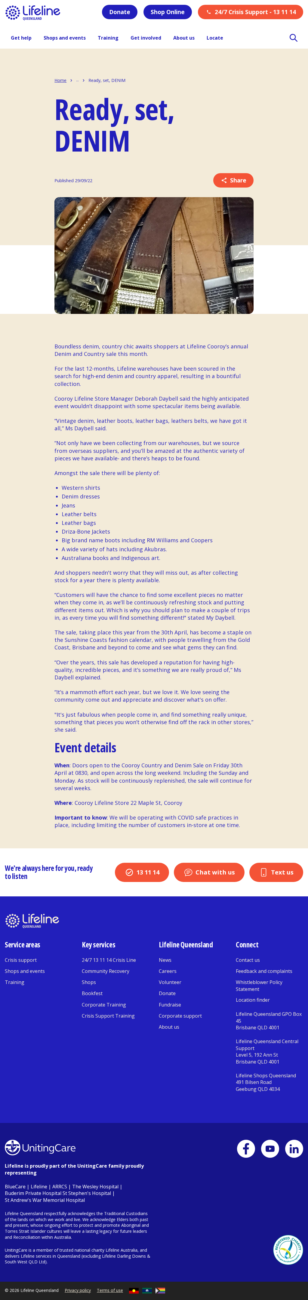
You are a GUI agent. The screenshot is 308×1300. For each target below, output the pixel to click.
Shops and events (25, 971)
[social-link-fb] (246, 1149)
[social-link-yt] (270, 1149)
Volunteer (170, 982)
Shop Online (168, 12)
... (77, 80)
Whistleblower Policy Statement (259, 985)
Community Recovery (105, 971)
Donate (119, 12)
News (165, 960)
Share (238, 180)
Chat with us (215, 872)
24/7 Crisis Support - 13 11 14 (255, 12)
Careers (168, 971)
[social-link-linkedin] (294, 1149)
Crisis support (21, 960)
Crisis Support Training (108, 1016)
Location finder (253, 1000)
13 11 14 (148, 872)
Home (60, 80)
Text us (282, 872)
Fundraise (170, 1004)
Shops (89, 982)
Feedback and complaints (264, 971)
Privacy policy (78, 1290)
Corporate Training (104, 1004)
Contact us (248, 960)
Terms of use (110, 1290)
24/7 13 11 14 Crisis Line (109, 960)
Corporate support (180, 1016)
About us (169, 1027)
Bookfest (92, 993)
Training (14, 982)
